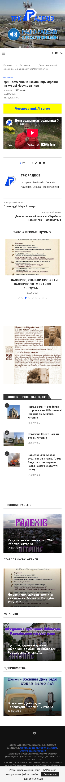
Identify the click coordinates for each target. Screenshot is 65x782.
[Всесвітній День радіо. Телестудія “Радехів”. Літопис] (32, 692)
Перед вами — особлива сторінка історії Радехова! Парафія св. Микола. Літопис (45, 408)
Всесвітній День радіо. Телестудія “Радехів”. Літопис (30, 701)
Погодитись (50, 774)
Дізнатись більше (33, 779)
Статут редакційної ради (32, 747)
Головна (7, 65)
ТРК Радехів (19, 89)
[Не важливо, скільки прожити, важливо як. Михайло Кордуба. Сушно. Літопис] (32, 584)
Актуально (25, 65)
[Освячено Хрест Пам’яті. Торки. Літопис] (13, 435)
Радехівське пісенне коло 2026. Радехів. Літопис (31, 538)
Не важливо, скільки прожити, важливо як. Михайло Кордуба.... (32, 592)
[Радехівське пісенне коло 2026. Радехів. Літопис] (32, 257)
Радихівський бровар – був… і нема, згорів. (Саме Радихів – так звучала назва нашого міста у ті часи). (44, 458)
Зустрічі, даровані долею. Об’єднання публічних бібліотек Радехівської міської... (32, 645)
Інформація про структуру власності (38, 744)
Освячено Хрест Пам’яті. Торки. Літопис (44, 432)
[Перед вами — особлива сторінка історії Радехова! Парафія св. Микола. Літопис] (13, 408)
